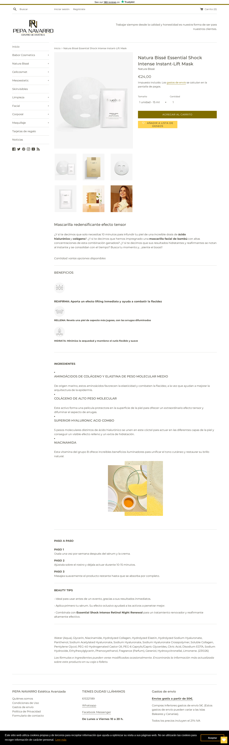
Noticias (17, 139)
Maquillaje (30, 122)
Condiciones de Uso (25, 703)
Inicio (15, 46)
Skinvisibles (20, 89)
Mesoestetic (30, 80)
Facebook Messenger (96, 712)
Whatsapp (89, 705)
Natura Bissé (30, 63)
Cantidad (175, 96)
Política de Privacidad (26, 711)
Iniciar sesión (61, 9)
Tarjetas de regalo (24, 131)
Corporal (30, 114)
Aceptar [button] (212, 737)
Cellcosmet (30, 72)
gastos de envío (176, 82)
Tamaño (142, 96)
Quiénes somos (22, 698)
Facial (30, 105)
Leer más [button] (60, 739)
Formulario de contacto (28, 715)
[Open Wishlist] (224, 740)
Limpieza (30, 97)
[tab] (135, 467)
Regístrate (79, 9)
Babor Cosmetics (30, 55)
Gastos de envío (23, 707)
